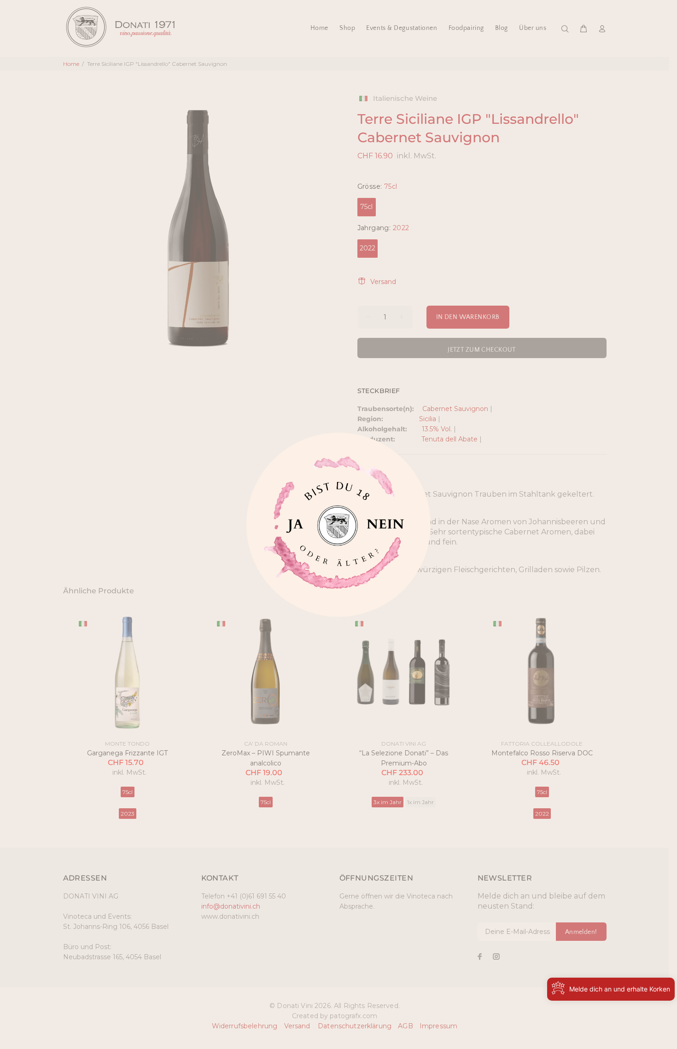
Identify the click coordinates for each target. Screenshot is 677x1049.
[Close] (293, 529)
